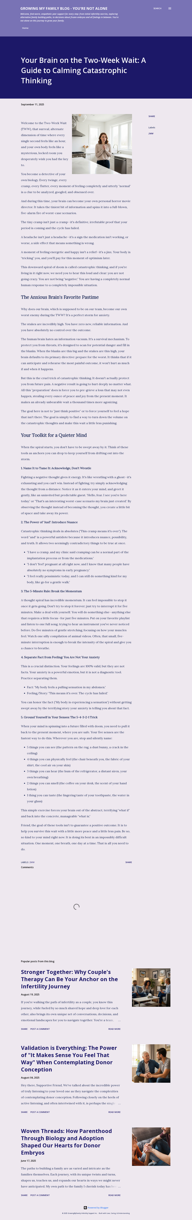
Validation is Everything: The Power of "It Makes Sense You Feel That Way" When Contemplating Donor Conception (69, 1058)
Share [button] (151, 116)
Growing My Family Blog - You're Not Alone (63, 8)
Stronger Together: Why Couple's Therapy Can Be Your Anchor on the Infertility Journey (69, 979)
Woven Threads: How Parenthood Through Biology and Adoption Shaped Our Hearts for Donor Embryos (66, 1141)
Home (25, 28)
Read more (114, 1028)
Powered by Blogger (97, 1207)
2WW (150, 133)
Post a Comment (40, 1028)
